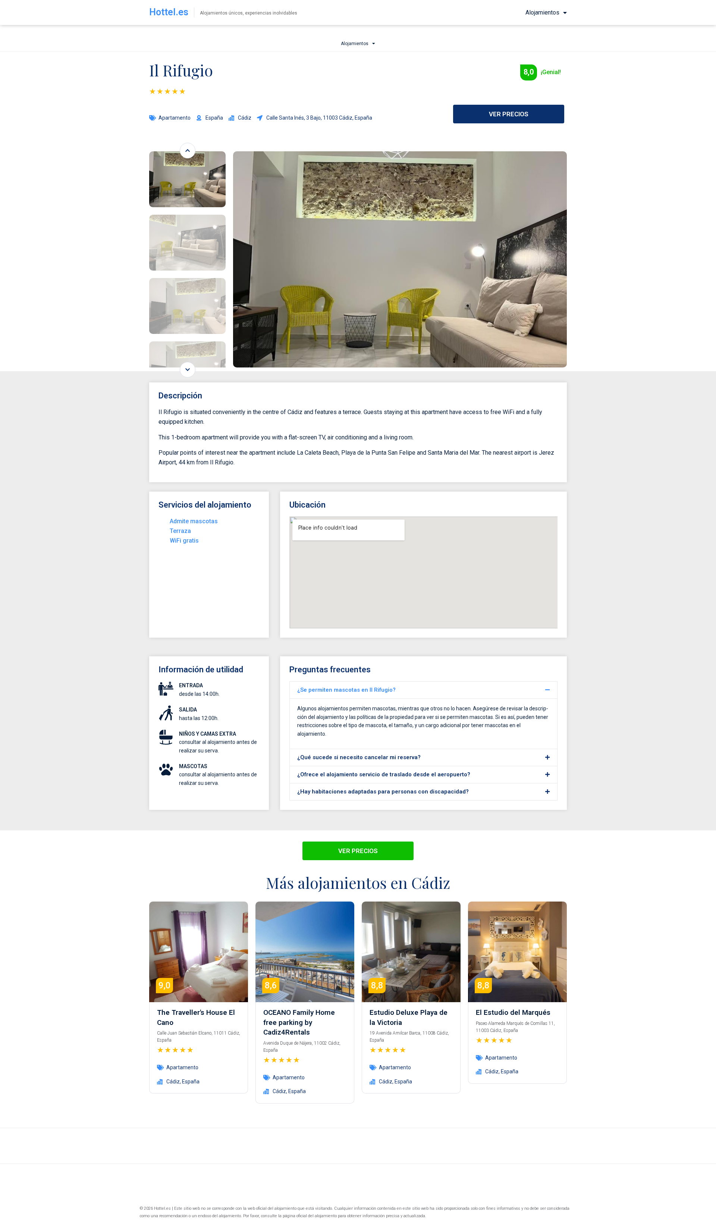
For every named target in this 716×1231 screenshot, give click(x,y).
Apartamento (174, 118)
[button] (423, 690)
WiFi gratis (184, 540)
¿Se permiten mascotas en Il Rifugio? (346, 689)
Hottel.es (168, 12)
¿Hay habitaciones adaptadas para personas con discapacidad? (383, 791)
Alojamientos (542, 12)
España (191, 1082)
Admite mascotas (194, 521)
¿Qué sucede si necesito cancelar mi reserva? (359, 757)
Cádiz (173, 1082)
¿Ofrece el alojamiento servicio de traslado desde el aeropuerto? (383, 774)
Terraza (180, 530)
